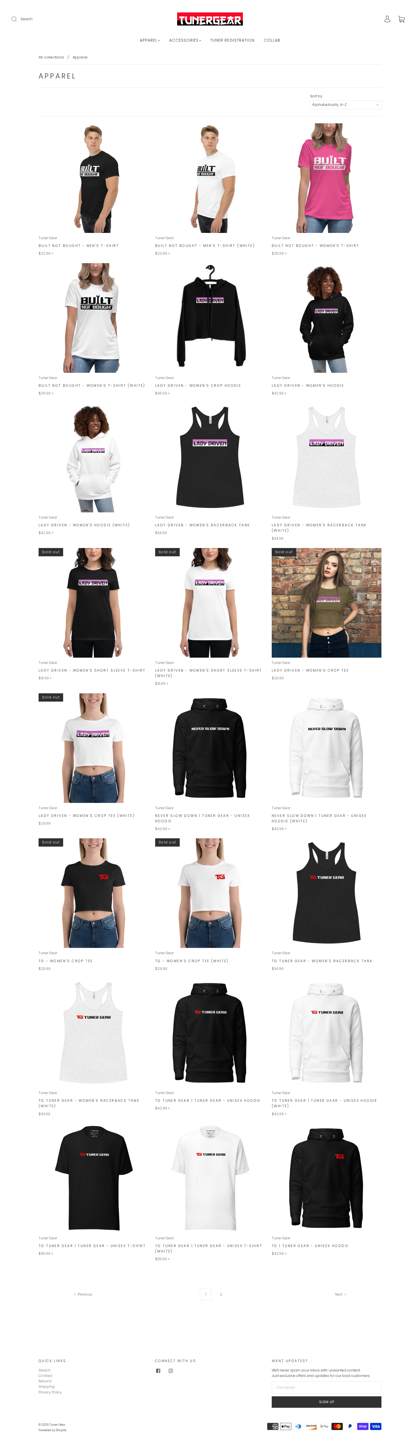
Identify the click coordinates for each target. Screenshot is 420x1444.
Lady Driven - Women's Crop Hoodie (198, 385)
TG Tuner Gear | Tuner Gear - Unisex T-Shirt (92, 1245)
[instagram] (170, 1371)
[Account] (387, 19)
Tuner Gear (48, 237)
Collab (272, 40)
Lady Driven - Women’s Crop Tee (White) (87, 815)
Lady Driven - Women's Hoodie (308, 385)
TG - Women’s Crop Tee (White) (192, 960)
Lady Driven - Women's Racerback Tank (202, 525)
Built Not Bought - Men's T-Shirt (79, 245)
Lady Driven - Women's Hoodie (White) (84, 525)
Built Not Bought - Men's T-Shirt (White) (205, 245)
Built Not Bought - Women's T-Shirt (315, 245)
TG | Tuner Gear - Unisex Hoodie (310, 1245)
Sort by (316, 96)
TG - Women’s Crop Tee (66, 960)
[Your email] (326, 1387)
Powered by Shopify (52, 1430)
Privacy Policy (50, 1392)
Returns (45, 1381)
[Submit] (17, 19)
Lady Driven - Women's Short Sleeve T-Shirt (92, 670)
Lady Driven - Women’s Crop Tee (310, 670)
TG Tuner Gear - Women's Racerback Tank (322, 960)
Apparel (148, 40)
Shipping (47, 1386)
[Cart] (401, 19)
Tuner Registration (232, 40)
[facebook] (158, 1371)
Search (27, 19)
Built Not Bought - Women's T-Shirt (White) (92, 385)
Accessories (184, 40)
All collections (51, 57)
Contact (45, 1375)
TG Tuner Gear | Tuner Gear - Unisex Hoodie (208, 1100)
